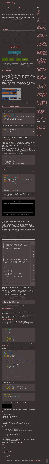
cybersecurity (39, 43)
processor (44, 92)
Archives (38, 10)
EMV (41, 53)
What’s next (39, 134)
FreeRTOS (45, 58)
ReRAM (42, 100)
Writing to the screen (40, 130)
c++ (37, 34)
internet (38, 66)
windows (38, 118)
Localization (44, 70)
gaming (38, 60)
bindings (45, 29)
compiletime (45, 37)
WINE (41, 118)
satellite (38, 104)
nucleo (44, 84)
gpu (37, 61)
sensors (40, 108)
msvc (40, 79)
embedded (45, 51)
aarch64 (44, 21)
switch (44, 111)
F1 (44, 54)
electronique (39, 51)
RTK (46, 102)
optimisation (39, 87)
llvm (40, 70)
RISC (42, 101)
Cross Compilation (40, 125)
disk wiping (39, 46)
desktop (44, 45)
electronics (45, 50)
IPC (43, 67)
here (20, 166)
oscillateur (38, 88)
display (42, 46)
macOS (42, 72)
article (38, 26)
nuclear (42, 84)
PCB (44, 89)
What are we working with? (41, 131)
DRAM (38, 47)
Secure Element (44, 105)
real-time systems (42, 97)
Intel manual (5, 452)
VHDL (42, 114)
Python (40, 95)
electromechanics (40, 50)
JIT (44, 67)
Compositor (39, 38)
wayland (42, 117)
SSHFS (38, 110)
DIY (44, 46)
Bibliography (39, 135)
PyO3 (45, 94)
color (42, 37)
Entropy (38, 54)
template (43, 112)
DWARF (42, 47)
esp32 (41, 54)
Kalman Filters (39, 68)
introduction (39, 67)
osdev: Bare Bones (6, 448)
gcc (43, 60)
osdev (8, 40)
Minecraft (44, 77)
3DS (42, 21)
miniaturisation (39, 78)
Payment (41, 89)
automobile (39, 28)
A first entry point (40, 129)
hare (37, 63)
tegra (40, 112)
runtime (40, 103)
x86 (22, 9)
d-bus (43, 43)
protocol (38, 94)
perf (46, 89)
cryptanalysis (39, 42)
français (41, 58)
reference (4, 169)
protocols (42, 94)
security (38, 106)
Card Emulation (41, 34)
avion (41, 29)
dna (46, 46)
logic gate (41, 71)
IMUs (46, 64)
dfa (46, 45)
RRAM (44, 102)
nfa (39, 81)
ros (39, 102)
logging (38, 71)
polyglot (38, 92)
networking (45, 80)
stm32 (43, 110)
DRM (40, 47)
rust (43, 103)
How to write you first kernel (10, 8)
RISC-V (44, 101)
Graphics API (40, 61)
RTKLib (38, 103)
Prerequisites (39, 122)
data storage (42, 44)
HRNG (41, 64)
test (46, 112)
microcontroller (39, 77)
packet (42, 88)
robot (38, 102)
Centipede (38, 35)
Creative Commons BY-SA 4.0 (36, 460)
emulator (38, 53)
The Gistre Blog (8, 3)
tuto (40, 113)
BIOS (40, 30)
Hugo (36, 461)
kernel (25, 9)
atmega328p (39, 27)
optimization (43, 87)
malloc (45, 72)
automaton (44, 27)
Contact (38, 12)
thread (38, 113)
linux (43, 69)
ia (44, 64)
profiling (38, 93)
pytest (38, 95)
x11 (43, 118)
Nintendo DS (39, 83)
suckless (41, 111)
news (38, 81)
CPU (41, 41)
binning (38, 30)
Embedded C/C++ (40, 52)
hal (42, 62)
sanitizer (45, 103)
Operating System (40, 86)
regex (43, 98)
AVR (43, 29)
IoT (41, 67)
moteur (43, 78)
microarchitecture (40, 76)
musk (43, 79)
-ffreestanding (7, 455)
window (46, 117)
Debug (41, 45)
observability (39, 85)
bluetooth (45, 30)
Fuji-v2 (29, 461)
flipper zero (45, 56)
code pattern (44, 35)
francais (38, 58)
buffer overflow (44, 33)
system (38, 112)
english (27, 9)
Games (44, 59)
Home (38, 9)
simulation (41, 109)
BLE (42, 30)
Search (38, 13)
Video (44, 114)
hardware (45, 62)
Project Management (43, 93)
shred (43, 108)
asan (40, 26)
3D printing (39, 21)
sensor (38, 108)
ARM (45, 25)
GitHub (21, 442)
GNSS (45, 60)
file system (39, 55)
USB (42, 113)
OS (46, 87)
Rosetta (41, 102)
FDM (46, 54)
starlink (40, 110)
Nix (42, 83)
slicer (45, 109)
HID (39, 63)
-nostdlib (6, 456)
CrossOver (44, 41)
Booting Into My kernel (41, 128)
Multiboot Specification (7, 451)
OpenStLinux (44, 85)
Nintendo (43, 81)
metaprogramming (42, 75)
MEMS (38, 75)
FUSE (42, 59)
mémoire (45, 79)
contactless (43, 39)
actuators (38, 22)
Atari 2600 (43, 26)
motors (38, 79)
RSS (37, 14)
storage (38, 111)
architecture (39, 25)
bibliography (12, 306)
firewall (38, 56)
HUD (43, 64)
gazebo (41, 60)
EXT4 (43, 54)
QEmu (43, 95)
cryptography (44, 42)
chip (41, 35)
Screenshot (39, 105)
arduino (42, 25)
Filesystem (43, 55)
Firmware (41, 56)
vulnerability (39, 117)
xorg (37, 119)
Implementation (39, 132)
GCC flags (5, 453)
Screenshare (42, 104)
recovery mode (39, 98)
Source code (20, 461)
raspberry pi (43, 96)
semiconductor (42, 106)
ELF (42, 51)
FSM (40, 59)
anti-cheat (44, 24)
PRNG (41, 92)
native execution (40, 80)
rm (46, 101)
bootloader (39, 33)
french (38, 59)
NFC (41, 81)
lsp (39, 72)
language (40, 69)
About (38, 11)
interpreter (42, 66)
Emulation (45, 52)
